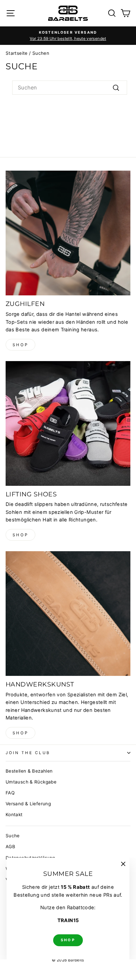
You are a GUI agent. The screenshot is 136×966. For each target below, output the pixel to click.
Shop (20, 344)
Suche (13, 835)
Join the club (28, 752)
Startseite (17, 53)
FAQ (10, 792)
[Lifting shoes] (68, 423)
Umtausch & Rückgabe (31, 781)
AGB (10, 846)
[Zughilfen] (68, 233)
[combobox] (69, 88)
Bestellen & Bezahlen (29, 771)
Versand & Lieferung (28, 803)
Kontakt (14, 814)
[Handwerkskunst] (68, 613)
